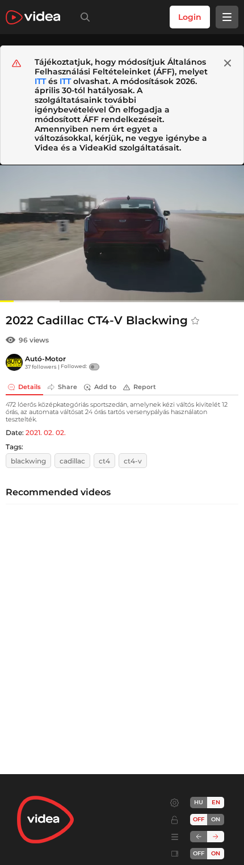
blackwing (28, 461)
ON (215, 819)
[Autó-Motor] (14, 362)
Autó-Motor (45, 358)
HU (198, 802)
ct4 (104, 461)
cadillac (72, 461)
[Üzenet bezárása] (227, 63)
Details (29, 387)
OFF (198, 853)
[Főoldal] (33, 17)
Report (144, 387)
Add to (105, 387)
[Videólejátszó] (122, 233)
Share (67, 387)
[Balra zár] (198, 836)
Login (189, 17)
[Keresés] (82, 17)
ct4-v (133, 461)
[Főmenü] (227, 17)
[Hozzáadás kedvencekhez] (195, 321)
